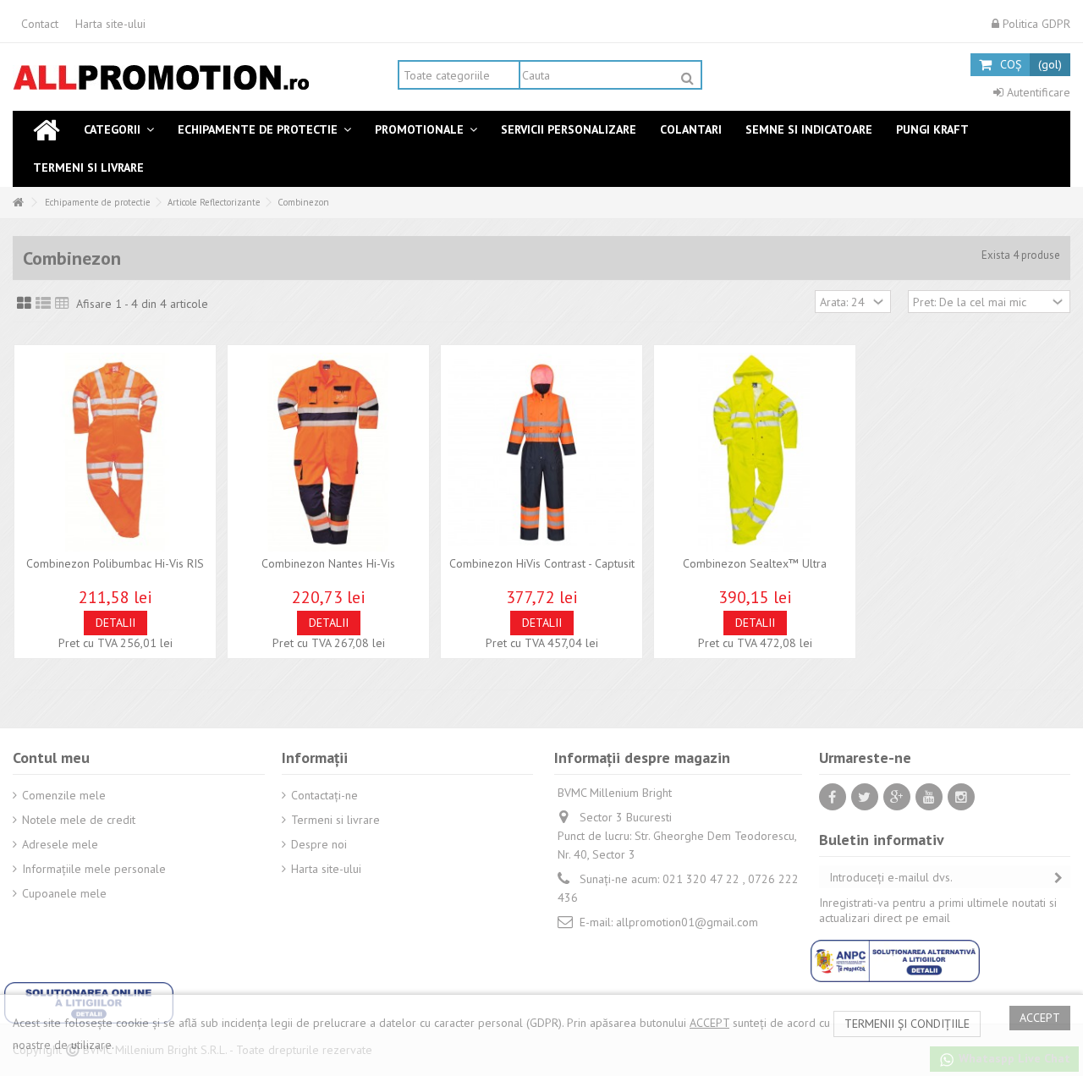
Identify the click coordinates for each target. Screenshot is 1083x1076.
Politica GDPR (1034, 23)
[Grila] (24, 303)
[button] (119, 130)
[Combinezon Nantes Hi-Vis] (328, 452)
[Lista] (43, 303)
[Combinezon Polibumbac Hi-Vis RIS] (115, 452)
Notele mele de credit (78, 819)
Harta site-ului (110, 23)
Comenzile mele (64, 795)
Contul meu (51, 757)
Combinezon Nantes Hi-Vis (328, 563)
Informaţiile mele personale (94, 868)
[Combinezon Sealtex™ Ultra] (755, 452)
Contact (39, 23)
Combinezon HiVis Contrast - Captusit (542, 563)
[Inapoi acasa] (18, 202)
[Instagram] (961, 796)
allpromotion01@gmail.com (687, 922)
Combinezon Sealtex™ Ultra (755, 563)
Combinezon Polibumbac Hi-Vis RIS (115, 563)
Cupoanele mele (64, 893)
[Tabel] (62, 303)
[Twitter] (864, 796)
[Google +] (896, 796)
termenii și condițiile (907, 1023)
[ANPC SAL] (895, 959)
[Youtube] (929, 796)
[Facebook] (832, 796)
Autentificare (1036, 92)
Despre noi (319, 844)
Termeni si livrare (335, 819)
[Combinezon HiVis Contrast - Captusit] (541, 452)
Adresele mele (60, 844)
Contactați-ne (324, 795)
